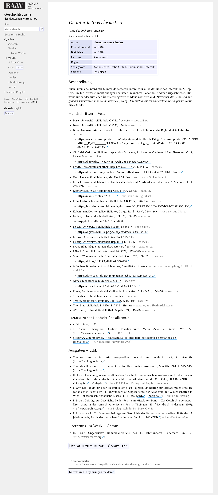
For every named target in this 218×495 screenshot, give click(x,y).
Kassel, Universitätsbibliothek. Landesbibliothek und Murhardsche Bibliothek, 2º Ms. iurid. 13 (131, 182)
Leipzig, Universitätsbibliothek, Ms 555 (96, 226)
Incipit (12, 87)
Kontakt (34, 99)
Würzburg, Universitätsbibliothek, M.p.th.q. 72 (101, 310)
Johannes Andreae (155, 93)
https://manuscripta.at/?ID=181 (96, 196)
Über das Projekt (14, 92)
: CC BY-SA (13, 99)
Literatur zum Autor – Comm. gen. (99, 445)
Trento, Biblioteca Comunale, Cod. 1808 (97, 300)
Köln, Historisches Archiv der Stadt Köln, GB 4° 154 (104, 201)
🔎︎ (41, 29)
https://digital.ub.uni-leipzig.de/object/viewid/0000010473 (111, 232)
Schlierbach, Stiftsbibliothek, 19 (92, 296)
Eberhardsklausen (163, 305)
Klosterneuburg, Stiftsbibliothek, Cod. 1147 (99, 190)
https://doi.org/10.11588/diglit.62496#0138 (102, 261)
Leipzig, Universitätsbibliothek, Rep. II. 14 (98, 241)
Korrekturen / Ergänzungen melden (90, 472)
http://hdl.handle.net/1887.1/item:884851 (101, 221)
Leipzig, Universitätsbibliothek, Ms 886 (96, 237)
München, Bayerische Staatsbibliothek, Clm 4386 (103, 266)
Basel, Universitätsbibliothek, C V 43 (95, 125)
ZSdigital (97, 383)
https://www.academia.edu (90, 333)
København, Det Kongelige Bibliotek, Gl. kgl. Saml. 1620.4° (108, 211)
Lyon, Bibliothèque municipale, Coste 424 (98, 246)
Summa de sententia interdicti (122, 89)
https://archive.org (90, 408)
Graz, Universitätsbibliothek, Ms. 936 (95, 177)
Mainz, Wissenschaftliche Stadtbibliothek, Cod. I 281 (105, 256)
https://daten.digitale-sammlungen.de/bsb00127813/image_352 (115, 275)
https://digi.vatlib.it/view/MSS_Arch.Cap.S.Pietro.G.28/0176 (113, 161)
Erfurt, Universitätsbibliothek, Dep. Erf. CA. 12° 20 (103, 167)
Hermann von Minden (108, 42)
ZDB (184, 379)
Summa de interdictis (89, 89)
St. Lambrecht (157, 177)
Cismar (182, 211)
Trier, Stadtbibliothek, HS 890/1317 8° (95, 305)
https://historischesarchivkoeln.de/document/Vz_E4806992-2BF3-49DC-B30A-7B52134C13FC (133, 206)
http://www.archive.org (88, 437)
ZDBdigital (79, 383)
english (18, 108)
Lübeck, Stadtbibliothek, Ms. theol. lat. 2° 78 (99, 251)
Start (7, 24)
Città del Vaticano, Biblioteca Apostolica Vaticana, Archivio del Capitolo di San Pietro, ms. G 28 (132, 152)
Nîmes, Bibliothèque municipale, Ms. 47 (97, 281)
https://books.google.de (88, 361)
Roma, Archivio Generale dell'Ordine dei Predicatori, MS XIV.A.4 (112, 291)
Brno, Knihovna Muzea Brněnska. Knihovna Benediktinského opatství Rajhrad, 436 (124, 130)
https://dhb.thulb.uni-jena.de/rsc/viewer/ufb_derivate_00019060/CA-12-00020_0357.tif (128, 172)
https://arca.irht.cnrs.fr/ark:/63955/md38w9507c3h (107, 286)
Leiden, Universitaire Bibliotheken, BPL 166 (99, 216)
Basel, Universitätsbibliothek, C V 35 (95, 120)
